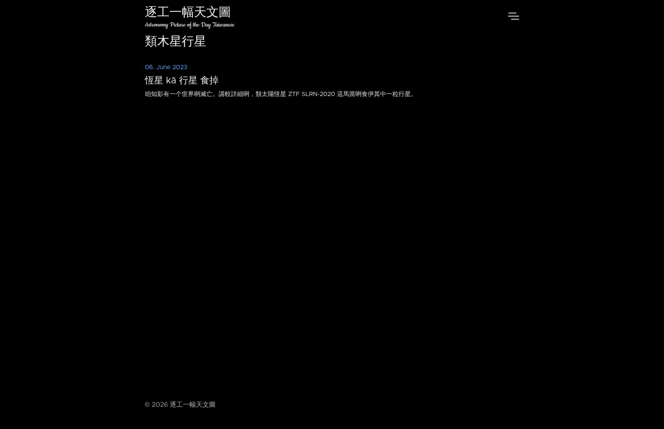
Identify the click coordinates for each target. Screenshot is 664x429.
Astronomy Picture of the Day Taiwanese (189, 25)
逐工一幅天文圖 (188, 13)
